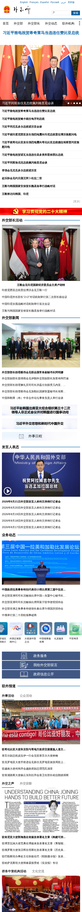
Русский (55, 2)
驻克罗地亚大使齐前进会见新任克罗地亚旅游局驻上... (34, 762)
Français (34, 2)
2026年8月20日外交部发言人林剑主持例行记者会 (31, 507)
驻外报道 (9, 686)
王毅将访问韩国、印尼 (15, 193)
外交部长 (34, 23)
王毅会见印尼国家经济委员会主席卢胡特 (41, 284)
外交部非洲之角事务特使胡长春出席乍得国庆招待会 (32, 608)
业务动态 (9, 535)
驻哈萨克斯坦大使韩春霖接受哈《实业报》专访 (30, 862)
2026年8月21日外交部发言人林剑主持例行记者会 (31, 501)
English (24, 2)
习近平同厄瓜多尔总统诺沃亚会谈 (22, 126)
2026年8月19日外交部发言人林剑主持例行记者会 (31, 514)
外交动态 (51, 23)
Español (44, 2)
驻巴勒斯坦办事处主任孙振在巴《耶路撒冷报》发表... (34, 856)
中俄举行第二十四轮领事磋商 (19, 615)
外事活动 (8, 695)
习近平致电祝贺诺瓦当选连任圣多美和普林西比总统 (32, 154)
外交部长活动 (12, 220)
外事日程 (35, 436)
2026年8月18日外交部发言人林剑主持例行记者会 (31, 520)
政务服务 (40, 656)
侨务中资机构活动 (14, 871)
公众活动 (26, 695)
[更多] (76, 201)
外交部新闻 (10, 318)
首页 (6, 23)
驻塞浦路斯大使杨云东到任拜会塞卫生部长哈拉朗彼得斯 (35, 775)
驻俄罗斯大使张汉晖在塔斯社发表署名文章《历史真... (34, 849)
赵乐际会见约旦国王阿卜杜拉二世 (22, 178)
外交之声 (8, 783)
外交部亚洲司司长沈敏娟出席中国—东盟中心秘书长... (34, 595)
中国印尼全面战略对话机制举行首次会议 (26, 303)
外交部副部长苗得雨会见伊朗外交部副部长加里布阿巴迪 (35, 378)
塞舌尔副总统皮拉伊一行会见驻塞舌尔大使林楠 (30, 755)
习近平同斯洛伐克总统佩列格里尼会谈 (24, 162)
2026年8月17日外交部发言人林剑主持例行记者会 (31, 527)
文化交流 (38, 871)
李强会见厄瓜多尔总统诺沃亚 (19, 170)
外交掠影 (26, 783)
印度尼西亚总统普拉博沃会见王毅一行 (24, 290)
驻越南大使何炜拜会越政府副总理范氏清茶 (27, 768)
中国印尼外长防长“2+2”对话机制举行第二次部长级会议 (34, 296)
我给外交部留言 (45, 665)
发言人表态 (10, 447)
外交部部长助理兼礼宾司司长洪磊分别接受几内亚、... (34, 384)
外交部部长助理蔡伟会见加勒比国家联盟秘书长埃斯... (34, 391)
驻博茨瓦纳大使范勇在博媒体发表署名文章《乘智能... (34, 843)
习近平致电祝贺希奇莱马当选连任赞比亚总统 (28, 110)
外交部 (18, 23)
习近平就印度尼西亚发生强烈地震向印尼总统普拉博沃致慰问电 (39, 134)
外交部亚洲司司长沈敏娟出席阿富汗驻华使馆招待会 (32, 602)
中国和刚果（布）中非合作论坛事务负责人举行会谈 (32, 397)
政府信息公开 (43, 674)
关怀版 (71, 2)
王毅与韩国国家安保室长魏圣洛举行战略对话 (28, 186)
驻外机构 (68, 23)
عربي (63, 2)
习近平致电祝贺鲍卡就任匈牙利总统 (41, 33)
